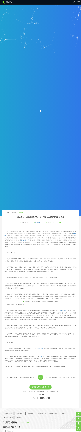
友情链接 (40, 348)
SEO (41, 356)
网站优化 (21, 212)
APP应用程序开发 (8, 417)
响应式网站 (19, 413)
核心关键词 (63, 310)
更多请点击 (19, 417)
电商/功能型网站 (53, 413)
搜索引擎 (40, 236)
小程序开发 (64, 413)
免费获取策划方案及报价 (40, 387)
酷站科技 (37, 222)
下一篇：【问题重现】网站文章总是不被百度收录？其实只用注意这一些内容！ (61, 377)
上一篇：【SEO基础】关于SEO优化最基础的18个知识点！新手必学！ (20, 377)
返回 (40, 377)
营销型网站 (30, 413)
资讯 (16, 212)
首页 (13, 212)
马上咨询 (28, 422)
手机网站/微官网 (42, 413)
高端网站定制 (8, 413)
